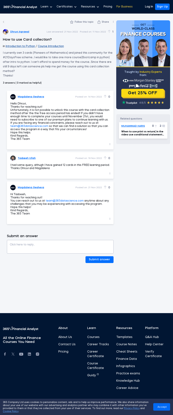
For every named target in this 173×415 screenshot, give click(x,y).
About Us (65, 337)
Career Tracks (98, 344)
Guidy (92, 375)
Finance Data (126, 359)
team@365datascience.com (29, 126)
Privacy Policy (132, 408)
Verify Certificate (153, 354)
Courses (93, 337)
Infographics (125, 366)
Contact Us (67, 344)
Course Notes (126, 344)
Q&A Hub (152, 337)
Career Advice (127, 388)
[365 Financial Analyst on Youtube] (21, 355)
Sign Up (162, 6)
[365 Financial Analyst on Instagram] (37, 354)
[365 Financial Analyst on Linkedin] (29, 354)
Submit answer (99, 259)
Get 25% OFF (142, 93)
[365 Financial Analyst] (20, 7)
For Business (124, 6)
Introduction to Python (20, 46)
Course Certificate (95, 366)
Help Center (154, 344)
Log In (149, 6)
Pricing (107, 6)
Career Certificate (95, 354)
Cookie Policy (10, 411)
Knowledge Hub (128, 380)
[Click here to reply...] (60, 245)
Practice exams (128, 373)
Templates (124, 337)
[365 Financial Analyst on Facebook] (5, 354)
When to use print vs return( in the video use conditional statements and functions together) (142, 133)
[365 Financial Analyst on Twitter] (13, 354)
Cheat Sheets (126, 351)
